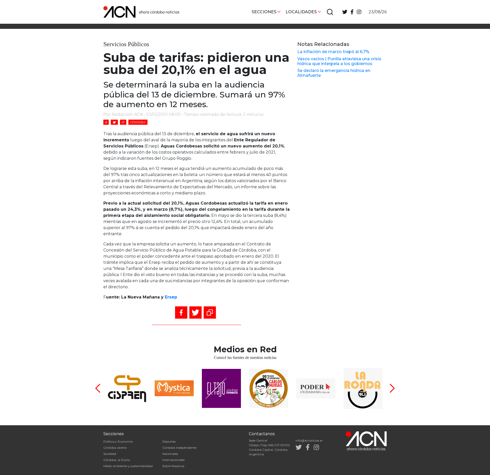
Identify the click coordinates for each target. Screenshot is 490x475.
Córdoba (137, 122)
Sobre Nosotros (173, 466)
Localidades (301, 11)
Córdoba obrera (115, 447)
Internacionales (173, 460)
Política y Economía (118, 441)
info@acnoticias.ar (309, 440)
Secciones (264, 11)
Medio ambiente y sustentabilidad (128, 466)
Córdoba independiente (179, 447)
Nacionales (170, 454)
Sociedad (109, 454)
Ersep (171, 297)
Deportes (169, 441)
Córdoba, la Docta (116, 460)
